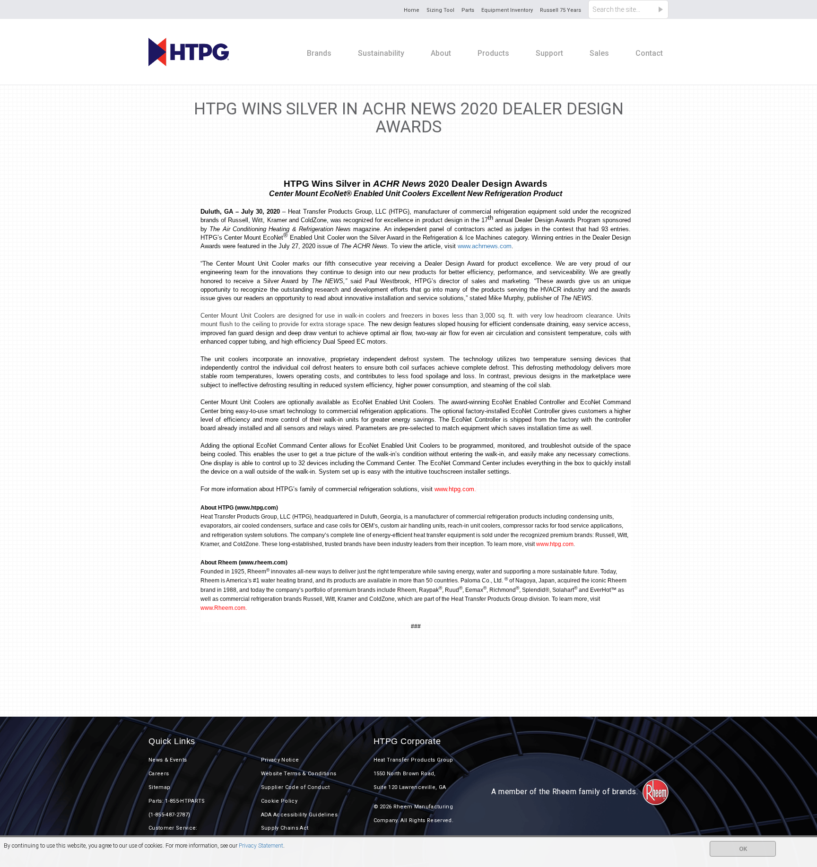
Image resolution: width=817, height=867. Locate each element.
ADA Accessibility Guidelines (299, 815)
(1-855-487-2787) (169, 815)
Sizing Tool (440, 10)
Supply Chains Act (285, 828)
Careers (158, 774)
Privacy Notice (280, 760)
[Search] (663, 9)
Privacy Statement (261, 845)
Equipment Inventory (507, 10)
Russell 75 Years (560, 10)
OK (743, 848)
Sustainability (381, 53)
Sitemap (159, 787)
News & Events (167, 760)
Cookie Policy (279, 801)
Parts (467, 10)
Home (411, 10)
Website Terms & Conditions (299, 774)
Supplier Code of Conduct (295, 787)
